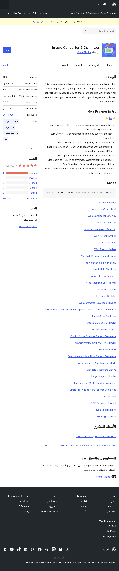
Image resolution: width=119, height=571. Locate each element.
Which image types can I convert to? (96, 436)
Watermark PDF (107, 349)
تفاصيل (109, 65)
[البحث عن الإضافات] (85, 31)
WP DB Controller (106, 222)
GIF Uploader (109, 396)
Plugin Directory (108, 13)
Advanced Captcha (105, 296)
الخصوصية (111, 511)
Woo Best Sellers (107, 289)
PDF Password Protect (103, 403)
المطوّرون (53, 506)
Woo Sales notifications (103, 276)
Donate (23, 506)
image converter (11, 121)
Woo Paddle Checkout (104, 269)
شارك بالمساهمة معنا (18, 496)
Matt (112, 526)
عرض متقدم (31, 147)
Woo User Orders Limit (104, 209)
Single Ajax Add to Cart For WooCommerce (93, 389)
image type (9, 127)
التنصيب (78, 65)
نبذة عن (112, 496)
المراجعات (94, 65)
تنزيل (7, 50)
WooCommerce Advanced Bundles (97, 302)
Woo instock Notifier (105, 235)
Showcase (81, 496)
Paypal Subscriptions (105, 409)
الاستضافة (111, 506)
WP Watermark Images (104, 329)
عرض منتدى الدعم (28, 226)
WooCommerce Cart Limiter (101, 322)
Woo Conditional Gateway (102, 215)
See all (6, 198)
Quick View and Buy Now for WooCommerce (92, 356)
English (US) (9, 115)
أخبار (113, 501)
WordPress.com (106, 521)
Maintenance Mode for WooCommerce (95, 383)
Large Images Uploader (103, 376)
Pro (110, 118)
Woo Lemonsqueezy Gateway (100, 229)
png (5, 139)
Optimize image (11, 133)
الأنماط (83, 511)
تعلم (56, 496)
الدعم (5, 65)
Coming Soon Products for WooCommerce (93, 336)
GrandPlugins (84, 52)
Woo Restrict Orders (105, 249)
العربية (106, 549)
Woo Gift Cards (107, 242)
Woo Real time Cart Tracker (101, 282)
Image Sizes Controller (104, 316)
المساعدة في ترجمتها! (42, 21)
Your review (30, 198)
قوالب (84, 501)
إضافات (83, 506)
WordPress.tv (49, 511)
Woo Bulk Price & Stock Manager (98, 256)
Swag (24, 511)
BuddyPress (109, 536)
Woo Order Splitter (106, 202)
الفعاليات (24, 501)
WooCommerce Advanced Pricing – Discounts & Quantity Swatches (80, 309)
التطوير (64, 65)
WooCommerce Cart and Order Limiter (95, 342)
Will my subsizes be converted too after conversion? (87, 445)
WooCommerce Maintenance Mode (97, 363)
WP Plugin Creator (106, 416)
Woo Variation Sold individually (99, 262)
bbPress (111, 531)
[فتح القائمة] (4, 4)
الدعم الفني (52, 501)
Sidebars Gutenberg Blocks (101, 369)
